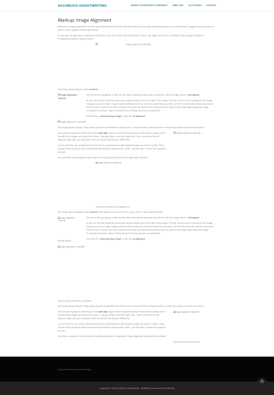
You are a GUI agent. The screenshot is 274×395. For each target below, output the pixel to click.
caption (123, 206)
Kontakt (211, 5)
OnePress (145, 388)
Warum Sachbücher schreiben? (149, 5)
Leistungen (195, 5)
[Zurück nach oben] (262, 382)
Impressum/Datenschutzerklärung (74, 369)
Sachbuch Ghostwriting (82, 5)
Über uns (178, 5)
